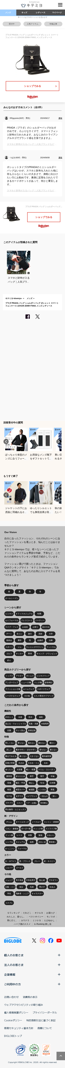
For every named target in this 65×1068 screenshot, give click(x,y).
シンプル (9, 842)
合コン (19, 634)
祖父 (21, 887)
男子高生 (19, 880)
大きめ (21, 763)
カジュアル (20, 842)
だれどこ (27, 913)
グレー (37, 861)
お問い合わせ (11, 997)
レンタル (42, 790)
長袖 (9, 783)
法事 (51, 640)
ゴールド (19, 868)
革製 (30, 835)
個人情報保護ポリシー (16, 1012)
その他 (27, 696)
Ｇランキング (13, 913)
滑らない (21, 743)
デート (9, 634)
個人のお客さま (14, 955)
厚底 (52, 790)
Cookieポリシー (13, 1020)
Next (59, 441)
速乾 (41, 717)
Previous (6, 441)
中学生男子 (31, 880)
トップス (9, 676)
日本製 (52, 783)
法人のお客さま (14, 965)
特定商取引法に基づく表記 (40, 1020)
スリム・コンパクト (46, 769)
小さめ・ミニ (33, 763)
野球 (30, 654)
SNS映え (44, 803)
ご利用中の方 (12, 984)
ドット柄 (9, 835)
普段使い (52, 842)
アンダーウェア (12, 682)
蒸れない (32, 743)
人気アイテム (32, 24)
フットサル (51, 647)
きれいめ (42, 842)
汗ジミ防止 (20, 730)
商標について (44, 1028)
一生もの (44, 796)
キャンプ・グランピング (46, 654)
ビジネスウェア (43, 676)
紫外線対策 (46, 756)
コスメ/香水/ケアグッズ (43, 696)
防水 (30, 717)
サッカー (19, 654)
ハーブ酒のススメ (22, 924)
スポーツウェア (43, 689)
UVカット (9, 717)
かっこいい (10, 848)
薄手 (42, 776)
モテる (9, 796)
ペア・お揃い (31, 803)
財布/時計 (49, 682)
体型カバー (20, 790)
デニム (9, 822)
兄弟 (32, 887)
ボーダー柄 (26, 829)
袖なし (31, 783)
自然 (32, 842)
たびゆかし (49, 920)
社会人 (52, 887)
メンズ (8, 12)
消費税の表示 (30, 997)
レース (19, 835)
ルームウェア (28, 689)
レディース (40, 12)
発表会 (9, 640)
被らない (53, 750)
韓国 (9, 790)
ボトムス (30, 676)
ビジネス (9, 614)
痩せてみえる (11, 756)
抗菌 (9, 730)
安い (54, 796)
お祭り (35, 627)
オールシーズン (12, 598)
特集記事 (53, 24)
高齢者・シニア (22, 893)
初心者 (42, 880)
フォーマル (22, 848)
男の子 (42, 887)
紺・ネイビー (49, 861)
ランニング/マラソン (35, 647)
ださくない (34, 756)
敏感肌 (31, 790)
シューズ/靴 (26, 682)
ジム (19, 647)
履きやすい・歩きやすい (26, 750)
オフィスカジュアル (24, 614)
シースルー (36, 822)
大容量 (19, 769)
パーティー (40, 620)
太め (46, 763)
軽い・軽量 (31, 769)
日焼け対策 (10, 763)
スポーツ (9, 647)
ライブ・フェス (12, 627)
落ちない (43, 750)
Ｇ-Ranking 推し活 (42, 924)
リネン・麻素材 (12, 829)
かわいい (51, 835)
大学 (51, 634)
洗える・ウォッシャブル (15, 724)
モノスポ (51, 916)
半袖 (52, 776)
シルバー (9, 868)
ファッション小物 (12, 689)
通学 (19, 640)
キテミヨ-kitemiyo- (13, 298)
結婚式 (40, 640)
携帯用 (9, 776)
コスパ (19, 803)
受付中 (12, 24)
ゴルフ (9, 654)
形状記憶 (32, 730)
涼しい (9, 750)
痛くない (23, 756)
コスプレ (9, 903)
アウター (19, 676)
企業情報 (9, 974)
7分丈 (42, 783)
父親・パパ (10, 887)
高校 (40, 634)
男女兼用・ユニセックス (15, 809)
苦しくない (10, 743)
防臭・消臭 (33, 724)
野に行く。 (12, 920)
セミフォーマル (12, 620)
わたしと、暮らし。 (16, 916)
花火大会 (46, 627)
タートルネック (22, 822)
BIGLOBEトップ (13, 1036)
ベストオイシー (36, 916)
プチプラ (9, 803)
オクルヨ (39, 913)
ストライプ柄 (51, 829)
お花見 (25, 627)
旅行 (30, 634)
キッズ (24, 12)
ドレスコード (27, 620)
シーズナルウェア (12, 696)
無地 (40, 835)
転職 (39, 614)
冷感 (20, 717)
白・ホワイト (11, 861)
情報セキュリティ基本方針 (18, 1028)
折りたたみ (20, 776)
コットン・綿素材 (51, 822)
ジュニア (9, 880)
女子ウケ (19, 796)
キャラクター (37, 893)
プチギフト (53, 880)
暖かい (52, 743)
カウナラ (25, 920)
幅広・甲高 (20, 783)
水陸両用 (45, 724)
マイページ (57, 12)
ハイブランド (31, 796)
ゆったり (9, 769)
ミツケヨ (37, 920)
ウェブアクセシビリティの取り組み (23, 1004)
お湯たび (50, 913)
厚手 (32, 776)
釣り (9, 660)
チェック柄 (38, 829)
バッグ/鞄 (38, 682)
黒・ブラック (25, 861)
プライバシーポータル (45, 1012)
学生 (9, 893)
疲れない (42, 743)
